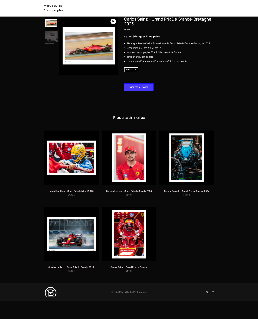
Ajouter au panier (139, 87)
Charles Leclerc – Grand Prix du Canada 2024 (129, 191)
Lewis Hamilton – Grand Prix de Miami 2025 (71, 191)
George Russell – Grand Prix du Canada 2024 (186, 191)
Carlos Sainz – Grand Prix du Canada (128, 267)
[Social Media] (207, 292)
